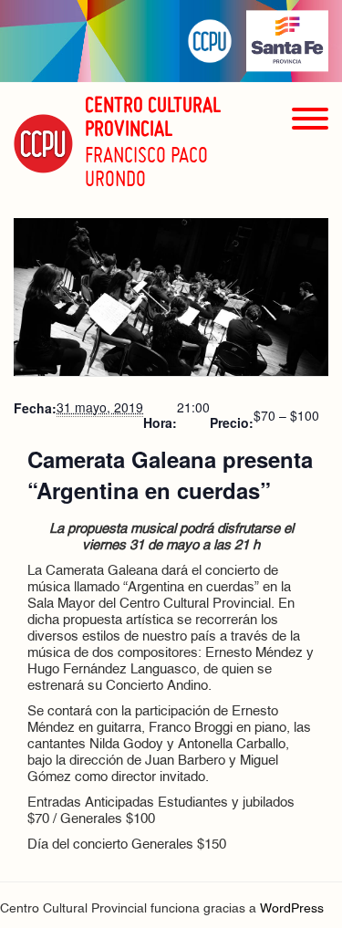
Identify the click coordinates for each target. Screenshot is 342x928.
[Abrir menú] (310, 151)
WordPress (292, 909)
